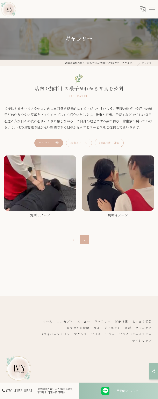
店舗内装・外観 (109, 143)
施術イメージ (79, 143)
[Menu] (151, 9)
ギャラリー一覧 (49, 143)
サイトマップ (142, 340)
